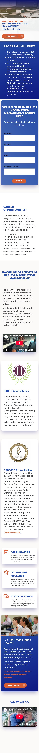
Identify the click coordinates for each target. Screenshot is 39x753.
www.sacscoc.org (12, 532)
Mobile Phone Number (11, 167)
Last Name (7, 144)
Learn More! (12, 36)
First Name (7, 133)
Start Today (14, 685)
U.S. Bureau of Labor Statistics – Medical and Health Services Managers (17, 674)
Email (5, 155)
